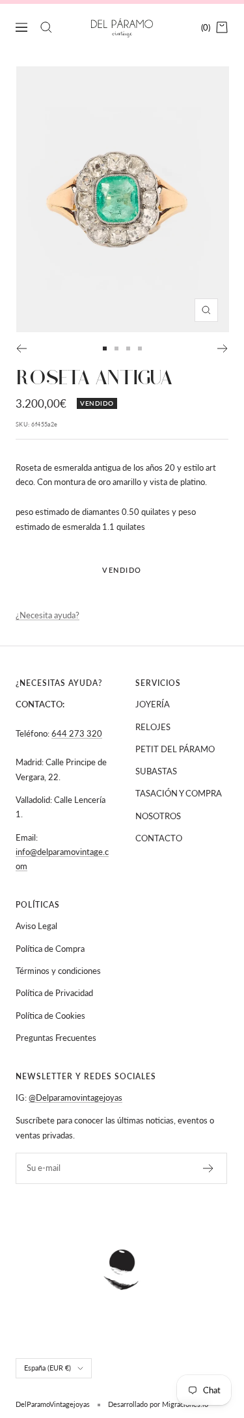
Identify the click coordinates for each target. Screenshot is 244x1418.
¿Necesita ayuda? (47, 615)
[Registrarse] (208, 1168)
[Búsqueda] (46, 27)
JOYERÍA (152, 704)
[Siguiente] (222, 348)
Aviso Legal (36, 926)
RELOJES (152, 727)
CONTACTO (158, 838)
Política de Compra (50, 948)
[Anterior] (21, 348)
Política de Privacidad (54, 993)
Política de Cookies (50, 1015)
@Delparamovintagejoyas (75, 1097)
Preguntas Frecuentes (56, 1037)
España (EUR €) (47, 1367)
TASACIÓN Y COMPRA (178, 793)
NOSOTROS (158, 816)
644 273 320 (76, 733)
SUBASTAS (156, 771)
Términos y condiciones (58, 970)
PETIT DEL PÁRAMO (175, 749)
